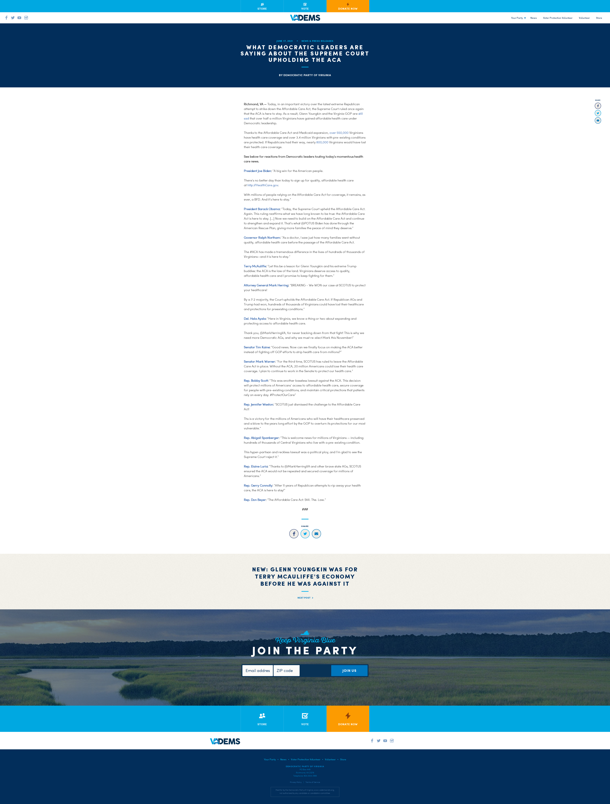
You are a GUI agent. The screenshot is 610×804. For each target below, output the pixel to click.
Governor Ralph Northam (262, 237)
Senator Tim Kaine (257, 347)
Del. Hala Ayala (255, 318)
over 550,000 (339, 133)
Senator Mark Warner (259, 361)
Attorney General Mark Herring (266, 285)
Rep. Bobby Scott (256, 380)
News (533, 17)
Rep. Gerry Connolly (258, 485)
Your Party (517, 17)
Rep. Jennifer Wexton (258, 404)
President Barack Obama (262, 209)
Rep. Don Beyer (255, 500)
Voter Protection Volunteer (558, 17)
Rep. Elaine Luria (256, 466)
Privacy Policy (296, 782)
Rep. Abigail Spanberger (261, 438)
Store (343, 759)
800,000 (322, 142)
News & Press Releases (317, 40)
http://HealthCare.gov (262, 185)
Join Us (349, 670)
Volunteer (584, 17)
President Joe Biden (257, 171)
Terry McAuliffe (255, 266)
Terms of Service (312, 782)
